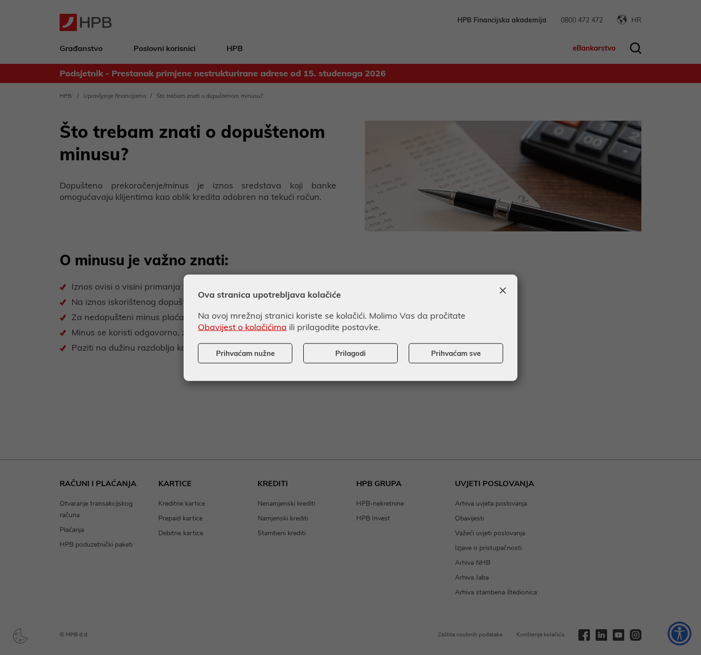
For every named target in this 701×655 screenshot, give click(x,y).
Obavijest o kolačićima (242, 326)
